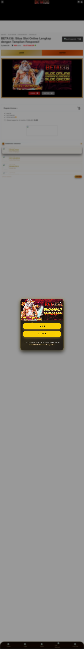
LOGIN (42, 326)
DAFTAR (42, 334)
